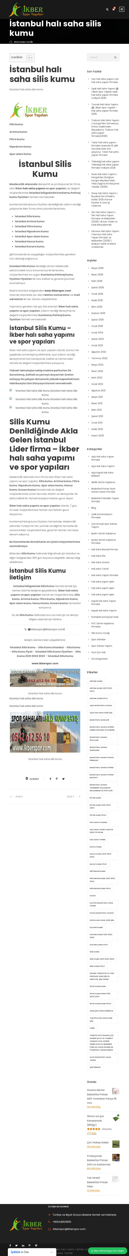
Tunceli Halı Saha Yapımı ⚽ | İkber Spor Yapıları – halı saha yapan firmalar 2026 (104, 109)
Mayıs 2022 (97, 364)
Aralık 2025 (97, 300)
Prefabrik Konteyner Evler (105, 617)
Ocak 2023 (97, 345)
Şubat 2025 (97, 319)
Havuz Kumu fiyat (98, 864)
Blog (93, 507)
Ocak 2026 (97, 293)
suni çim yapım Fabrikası (101, 1011)
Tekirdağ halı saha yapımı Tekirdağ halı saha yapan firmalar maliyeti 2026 (105, 164)
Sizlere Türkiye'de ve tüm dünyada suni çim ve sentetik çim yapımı (102, 976)
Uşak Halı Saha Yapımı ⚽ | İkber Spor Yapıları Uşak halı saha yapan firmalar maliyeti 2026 (104, 93)
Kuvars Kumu (96, 927)
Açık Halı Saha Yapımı (103, 466)
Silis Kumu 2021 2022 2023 (102, 959)
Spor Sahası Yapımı (101, 645)
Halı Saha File (98, 555)
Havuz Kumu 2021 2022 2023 (100, 855)
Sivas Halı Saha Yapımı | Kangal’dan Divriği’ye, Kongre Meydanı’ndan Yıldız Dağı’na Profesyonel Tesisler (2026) (105, 180)
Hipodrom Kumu (97, 871)
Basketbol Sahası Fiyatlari (98, 738)
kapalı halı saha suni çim (102, 920)
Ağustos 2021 (98, 390)
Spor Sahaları (98, 639)
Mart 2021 (96, 409)
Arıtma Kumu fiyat (99, 698)
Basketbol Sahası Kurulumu (98, 748)
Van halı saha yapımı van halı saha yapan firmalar (105, 80)
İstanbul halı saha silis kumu (26, 698)
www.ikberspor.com (58, 290)
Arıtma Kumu (96, 681)
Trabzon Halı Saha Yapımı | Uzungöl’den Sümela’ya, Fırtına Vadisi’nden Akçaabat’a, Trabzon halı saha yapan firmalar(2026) (105, 128)
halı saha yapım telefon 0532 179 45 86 (101, 831)
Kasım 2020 (97, 435)
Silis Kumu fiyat (97, 966)
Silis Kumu (94, 951)
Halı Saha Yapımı (97, 839)
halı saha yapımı (34, 188)
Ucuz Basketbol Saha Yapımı (100, 1058)
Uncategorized (99, 658)
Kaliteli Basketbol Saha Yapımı (101, 904)
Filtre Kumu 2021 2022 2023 (100, 806)
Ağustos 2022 (98, 351)
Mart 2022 (96, 377)
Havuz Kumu (96, 847)
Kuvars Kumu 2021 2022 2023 (101, 936)
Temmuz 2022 (99, 358)
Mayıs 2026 (97, 268)
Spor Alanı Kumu (98, 986)
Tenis (92, 1028)
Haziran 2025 (98, 313)
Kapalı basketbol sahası (102, 913)
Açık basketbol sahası (101, 705)
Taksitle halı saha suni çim (101, 1019)
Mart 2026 (96, 281)
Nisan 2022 (97, 371)
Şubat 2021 (97, 416)
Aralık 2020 (97, 429)
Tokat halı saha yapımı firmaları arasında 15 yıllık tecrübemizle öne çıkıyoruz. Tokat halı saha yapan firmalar (105, 149)
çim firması (95, 1067)
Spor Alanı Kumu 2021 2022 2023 (100, 995)
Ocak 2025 (97, 326)
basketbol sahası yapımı (101, 767)
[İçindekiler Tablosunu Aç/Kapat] (27, 57)
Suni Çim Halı (98, 652)
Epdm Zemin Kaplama (103, 533)
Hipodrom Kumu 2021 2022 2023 (102, 880)
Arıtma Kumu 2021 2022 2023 (101, 689)
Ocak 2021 (96, 422)
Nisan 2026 (97, 274)
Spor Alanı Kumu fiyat (100, 1003)
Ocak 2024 (97, 332)
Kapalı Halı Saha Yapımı (104, 610)
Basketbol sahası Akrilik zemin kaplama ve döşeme (102, 728)
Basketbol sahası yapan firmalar (101, 759)
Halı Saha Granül (100, 562)
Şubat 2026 (97, 287)
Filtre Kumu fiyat (98, 815)
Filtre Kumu (95, 798)
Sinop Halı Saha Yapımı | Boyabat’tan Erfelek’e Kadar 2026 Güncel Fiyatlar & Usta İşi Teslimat (104, 199)
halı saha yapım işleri (102, 581)
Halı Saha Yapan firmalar (104, 575)
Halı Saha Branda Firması (104, 549)
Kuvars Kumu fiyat (99, 944)
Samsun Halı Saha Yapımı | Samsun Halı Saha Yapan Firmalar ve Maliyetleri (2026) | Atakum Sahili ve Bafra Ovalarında (105, 239)
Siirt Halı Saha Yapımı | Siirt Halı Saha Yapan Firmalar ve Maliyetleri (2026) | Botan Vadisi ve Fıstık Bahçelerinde (104, 218)
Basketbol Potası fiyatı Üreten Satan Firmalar (103, 490)
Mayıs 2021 (97, 397)
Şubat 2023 (97, 339)
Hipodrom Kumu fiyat (100, 888)
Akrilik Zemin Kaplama (103, 482)
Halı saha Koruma (98, 822)
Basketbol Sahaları (99, 720)
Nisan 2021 (96, 403)
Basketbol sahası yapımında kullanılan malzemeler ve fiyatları (101, 788)
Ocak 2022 (97, 384)
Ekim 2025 (96, 306)
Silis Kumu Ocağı (23, 42)
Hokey (93, 895)
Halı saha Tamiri (100, 568)
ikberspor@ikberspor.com (47, 629)
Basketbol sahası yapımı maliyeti (101, 776)
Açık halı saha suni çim (101, 712)
